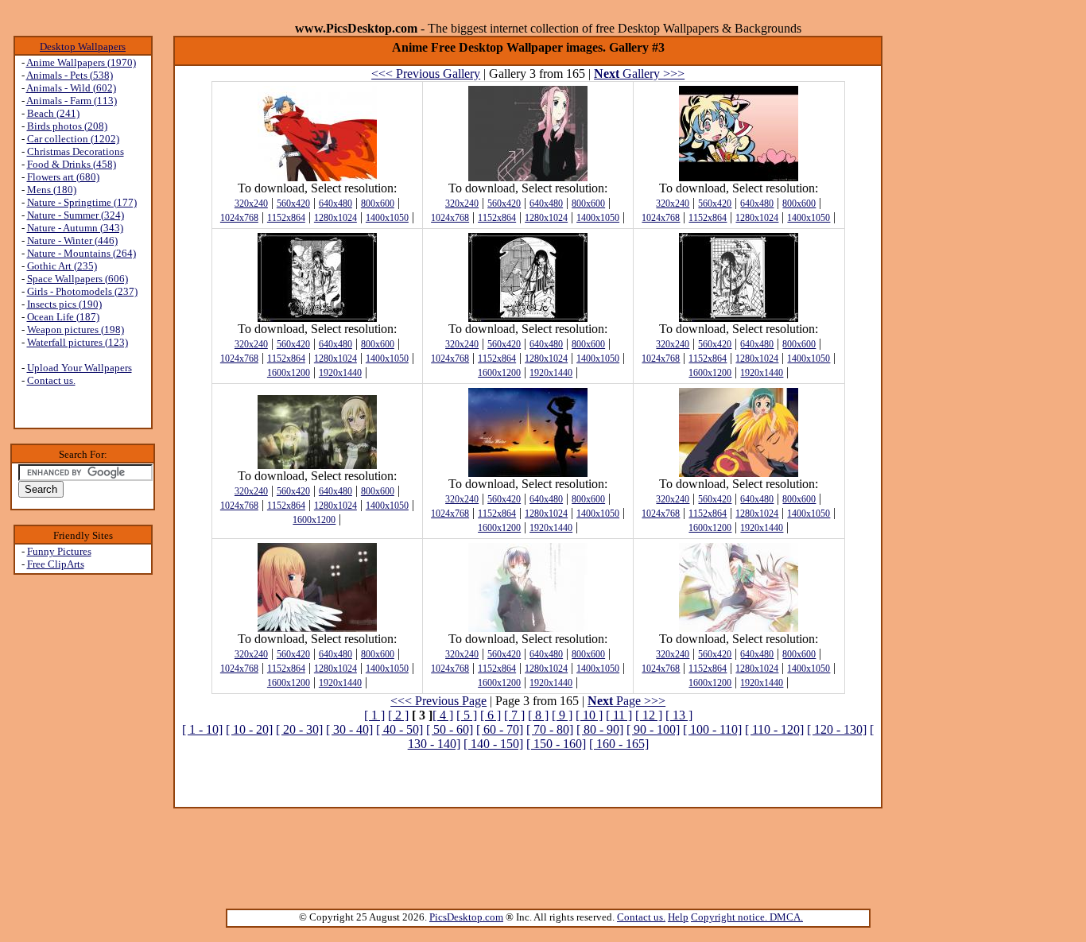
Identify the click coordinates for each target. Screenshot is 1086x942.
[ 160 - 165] (619, 743)
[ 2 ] (398, 715)
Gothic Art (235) (62, 266)
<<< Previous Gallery (425, 73)
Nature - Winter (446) (72, 240)
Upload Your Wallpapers (79, 368)
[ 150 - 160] (556, 743)
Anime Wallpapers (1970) (81, 62)
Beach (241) (53, 113)
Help (678, 917)
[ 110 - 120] (774, 729)
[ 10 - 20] (249, 729)
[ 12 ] (648, 715)
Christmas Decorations (75, 151)
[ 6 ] (490, 715)
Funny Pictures (59, 551)
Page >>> (626, 700)
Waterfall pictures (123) (77, 342)
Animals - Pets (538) (69, 75)
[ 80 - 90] (599, 729)
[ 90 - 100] (653, 729)
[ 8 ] (538, 715)
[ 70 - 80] (549, 729)
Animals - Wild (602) (71, 88)
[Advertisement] (528, 786)
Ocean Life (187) (63, 317)
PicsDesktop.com (466, 917)
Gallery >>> (639, 73)
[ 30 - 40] (349, 729)
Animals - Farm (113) (71, 101)
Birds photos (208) (67, 126)
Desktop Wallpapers (83, 46)
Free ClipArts (55, 564)
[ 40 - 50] (399, 729)
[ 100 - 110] (712, 729)
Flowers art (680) (63, 177)
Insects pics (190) (64, 304)
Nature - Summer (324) (75, 215)
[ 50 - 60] (449, 729)
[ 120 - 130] (837, 729)
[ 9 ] (562, 715)
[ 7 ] (514, 715)
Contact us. (51, 380)
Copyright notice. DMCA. (747, 917)
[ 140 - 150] (493, 743)
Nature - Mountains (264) (81, 253)
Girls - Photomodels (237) (82, 291)
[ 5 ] (466, 715)
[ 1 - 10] (202, 729)
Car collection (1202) (73, 139)
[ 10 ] (589, 715)
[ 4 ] (442, 715)
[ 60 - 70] (499, 729)
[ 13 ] (678, 715)
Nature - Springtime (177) (82, 202)
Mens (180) (51, 190)
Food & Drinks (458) (71, 164)
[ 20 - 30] (299, 729)
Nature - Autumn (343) (75, 228)
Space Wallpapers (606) (77, 279)
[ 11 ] (619, 715)
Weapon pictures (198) (75, 329)
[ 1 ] (374, 715)
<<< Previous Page (438, 700)
